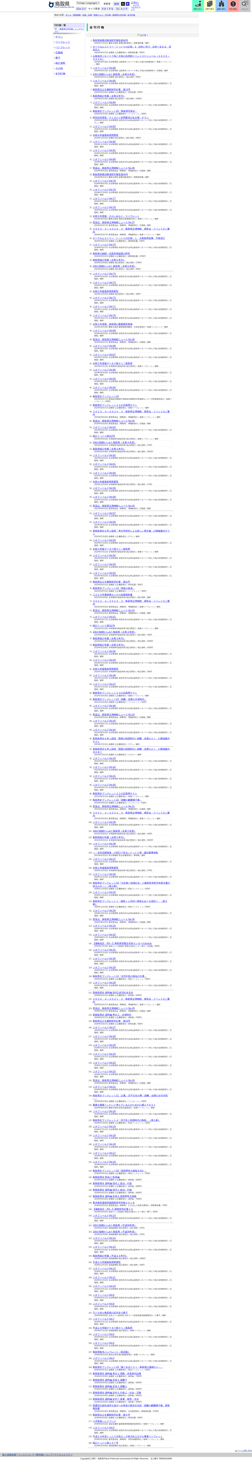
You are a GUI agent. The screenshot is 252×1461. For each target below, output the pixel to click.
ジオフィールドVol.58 (104, 497)
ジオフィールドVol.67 (104, 354)
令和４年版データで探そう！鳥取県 (111, 549)
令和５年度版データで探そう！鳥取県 (112, 363)
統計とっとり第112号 (104, 436)
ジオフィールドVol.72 (104, 297)
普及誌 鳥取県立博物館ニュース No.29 (114, 1008)
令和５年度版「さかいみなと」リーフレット (116, 216)
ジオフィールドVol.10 (104, 1286)
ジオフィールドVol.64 (104, 387)
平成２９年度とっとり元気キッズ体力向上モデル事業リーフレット (128, 1436)
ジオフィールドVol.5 (103, 1343)
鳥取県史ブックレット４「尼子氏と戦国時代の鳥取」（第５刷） (126, 1120)
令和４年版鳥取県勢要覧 (105, 481)
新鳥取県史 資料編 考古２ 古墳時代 (112, 1014)
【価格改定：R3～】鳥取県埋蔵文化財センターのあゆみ (122, 943)
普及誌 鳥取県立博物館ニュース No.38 (114, 168)
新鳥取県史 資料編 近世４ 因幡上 (110, 1386)
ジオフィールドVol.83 (104, 126)
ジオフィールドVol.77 (104, 198)
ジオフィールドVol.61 (104, 464)
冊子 (57, 57)
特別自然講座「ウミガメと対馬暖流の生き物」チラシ (121, 117)
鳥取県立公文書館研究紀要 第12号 (111, 89)
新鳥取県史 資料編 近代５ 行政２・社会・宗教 (117, 1392)
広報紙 (59, 52)
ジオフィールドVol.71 (104, 306)
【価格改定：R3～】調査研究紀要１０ (113, 1209)
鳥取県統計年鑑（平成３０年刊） (110, 1256)
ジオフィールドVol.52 (104, 573)
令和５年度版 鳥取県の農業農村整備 (112, 324)
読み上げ (81, 8)
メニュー (244, 9)
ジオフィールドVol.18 (104, 1135)
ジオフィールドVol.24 (104, 1054)
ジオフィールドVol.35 (104, 892)
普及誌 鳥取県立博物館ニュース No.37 (114, 222)
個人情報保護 (9, 1455)
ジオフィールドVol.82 (104, 141)
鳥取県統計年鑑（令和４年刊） (109, 449)
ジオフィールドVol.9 (103, 1295)
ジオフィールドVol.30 (104, 958)
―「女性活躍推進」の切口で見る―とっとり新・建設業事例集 (125, 852)
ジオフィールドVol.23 (104, 1062)
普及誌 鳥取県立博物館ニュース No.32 (114, 714)
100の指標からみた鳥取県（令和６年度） (114, 74)
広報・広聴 (87, 15)
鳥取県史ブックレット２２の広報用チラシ (115, 793)
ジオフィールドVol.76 (104, 207)
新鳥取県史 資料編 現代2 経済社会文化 (113, 992)
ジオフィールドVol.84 (104, 102)
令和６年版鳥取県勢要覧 (105, 135)
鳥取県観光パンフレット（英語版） (111, 1352)
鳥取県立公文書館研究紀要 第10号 (111, 1021)
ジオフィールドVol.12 (104, 1268)
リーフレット (62, 42)
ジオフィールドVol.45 (104, 721)
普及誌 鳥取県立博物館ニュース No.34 (114, 506)
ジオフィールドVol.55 (104, 540)
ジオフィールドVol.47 (104, 684)
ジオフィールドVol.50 (104, 651)
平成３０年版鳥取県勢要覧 (107, 1262)
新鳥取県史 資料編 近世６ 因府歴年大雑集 (114, 1196)
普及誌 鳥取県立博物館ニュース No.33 (114, 610)
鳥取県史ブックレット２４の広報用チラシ (115, 405)
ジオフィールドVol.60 (104, 473)
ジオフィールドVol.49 (104, 660)
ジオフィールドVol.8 (103, 1304)
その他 (59, 68)
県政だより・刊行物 (102, 15)
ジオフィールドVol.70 (104, 315)
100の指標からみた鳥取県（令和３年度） (114, 632)
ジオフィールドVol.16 (104, 1162)
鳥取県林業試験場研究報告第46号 (110, 40)
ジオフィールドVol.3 (103, 1427)
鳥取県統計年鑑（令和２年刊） (109, 837)
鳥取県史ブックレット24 (106, 396)
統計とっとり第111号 (104, 625)
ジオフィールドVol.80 (104, 159)
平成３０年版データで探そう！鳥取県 (112, 1328)
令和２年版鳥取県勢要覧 (105, 868)
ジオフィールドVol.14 (104, 1238)
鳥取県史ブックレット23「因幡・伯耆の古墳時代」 (120, 699)
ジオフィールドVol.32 (104, 934)
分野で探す (209, 9)
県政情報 (77, 15)
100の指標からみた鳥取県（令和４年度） (114, 442)
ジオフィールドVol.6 (103, 1334)
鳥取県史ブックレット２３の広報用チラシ (115, 693)
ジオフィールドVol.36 (104, 874)
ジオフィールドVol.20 (104, 1111)
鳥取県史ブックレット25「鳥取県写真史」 (115, 111)
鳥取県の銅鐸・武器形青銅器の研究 (111, 253)
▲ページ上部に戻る (243, 1450)
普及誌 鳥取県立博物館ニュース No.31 (114, 806)
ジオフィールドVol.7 (103, 1319)
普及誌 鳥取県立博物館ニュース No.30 (114, 919)
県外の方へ (198, 9)
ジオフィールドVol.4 (103, 1358)
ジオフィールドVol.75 (104, 244)
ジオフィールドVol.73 (104, 282)
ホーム (68, 15)
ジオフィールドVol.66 (104, 370)
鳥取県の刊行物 (119, 15)
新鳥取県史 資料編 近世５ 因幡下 (110, 1380)
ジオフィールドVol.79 (104, 181)
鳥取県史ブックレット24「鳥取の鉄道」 (114, 588)
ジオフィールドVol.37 (104, 859)
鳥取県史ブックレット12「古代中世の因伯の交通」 (120, 976)
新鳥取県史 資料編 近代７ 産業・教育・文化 (116, 1399)
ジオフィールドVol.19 (104, 1126)
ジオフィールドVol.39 (104, 822)
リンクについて (26, 1455)
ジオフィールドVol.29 (104, 967)
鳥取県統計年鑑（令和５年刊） (109, 260)
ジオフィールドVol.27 (104, 1027)
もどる (143, 35)
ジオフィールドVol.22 (104, 1071)
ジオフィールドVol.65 (104, 378)
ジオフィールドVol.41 (104, 776)
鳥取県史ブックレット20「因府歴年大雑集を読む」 (120, 1170)
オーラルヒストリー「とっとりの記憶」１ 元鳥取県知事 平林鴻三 (129, 238)
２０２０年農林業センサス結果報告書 (112, 594)
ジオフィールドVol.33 (104, 925)
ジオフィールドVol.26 (104, 1036)
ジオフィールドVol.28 (104, 982)
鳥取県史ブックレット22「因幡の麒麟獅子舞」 (117, 800)
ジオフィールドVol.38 (104, 843)
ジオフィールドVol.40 (104, 785)
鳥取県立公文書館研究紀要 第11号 (111, 582)
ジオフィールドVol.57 (104, 513)
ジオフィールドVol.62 (104, 455)
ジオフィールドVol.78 (104, 189)
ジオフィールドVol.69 (104, 330)
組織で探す (221, 9)
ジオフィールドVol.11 (104, 1277)
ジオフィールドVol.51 (104, 617)
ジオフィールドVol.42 (104, 767)
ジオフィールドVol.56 (104, 522)
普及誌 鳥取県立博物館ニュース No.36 (114, 339)
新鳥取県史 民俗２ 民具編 (106, 1177)
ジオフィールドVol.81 (104, 150)
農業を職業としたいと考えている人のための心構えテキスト (124, 1105)
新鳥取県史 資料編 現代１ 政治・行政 (112, 1183)
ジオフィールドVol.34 (104, 910)
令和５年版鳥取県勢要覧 (105, 291)
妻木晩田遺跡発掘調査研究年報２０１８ (114, 1202)
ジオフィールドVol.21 (104, 1087)
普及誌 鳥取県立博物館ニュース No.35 (114, 421)
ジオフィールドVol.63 (104, 427)
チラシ (59, 36)
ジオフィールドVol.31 (104, 950)
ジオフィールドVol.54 (104, 555)
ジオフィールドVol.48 (104, 675)
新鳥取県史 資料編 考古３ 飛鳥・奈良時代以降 (117, 1373)
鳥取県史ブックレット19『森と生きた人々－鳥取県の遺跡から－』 (128, 1367)
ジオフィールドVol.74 (104, 273)
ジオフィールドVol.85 (104, 81)
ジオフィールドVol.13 (104, 1247)
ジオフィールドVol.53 (104, 564)
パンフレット (62, 47)
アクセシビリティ (63, 1455)
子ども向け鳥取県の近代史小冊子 (110, 1312)
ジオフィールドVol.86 (104, 68)
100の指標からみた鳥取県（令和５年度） (114, 266)
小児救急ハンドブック (104, 1421)
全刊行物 (131, 15)
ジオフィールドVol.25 (104, 1045)
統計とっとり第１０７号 (105, 1443)
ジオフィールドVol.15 (104, 1215)
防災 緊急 (233, 9)
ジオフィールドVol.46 (104, 705)
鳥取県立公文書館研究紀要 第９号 (111, 1415)
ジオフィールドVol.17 (104, 1153)
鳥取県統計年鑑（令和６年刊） (109, 96)
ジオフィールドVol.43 (104, 758)
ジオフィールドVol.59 (104, 488)
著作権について (44, 1455)
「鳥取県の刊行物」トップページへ (69, 30)
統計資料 (60, 63)
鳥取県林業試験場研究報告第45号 (110, 174)
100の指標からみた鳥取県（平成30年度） (115, 1225)
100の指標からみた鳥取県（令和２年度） (114, 831)
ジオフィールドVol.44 (104, 730)
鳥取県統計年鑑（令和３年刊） (109, 638)
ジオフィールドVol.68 (104, 346)
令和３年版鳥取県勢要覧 (105, 669)
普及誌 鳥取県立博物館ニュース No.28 (114, 1080)
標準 (116, 4)
